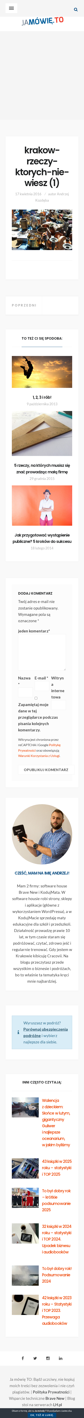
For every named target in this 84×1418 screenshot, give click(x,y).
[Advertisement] (42, 76)
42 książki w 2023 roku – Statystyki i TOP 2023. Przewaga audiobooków (56, 1310)
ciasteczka (66, 1410)
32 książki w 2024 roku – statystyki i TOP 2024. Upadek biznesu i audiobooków (56, 1239)
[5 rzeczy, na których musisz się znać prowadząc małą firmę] (42, 433)
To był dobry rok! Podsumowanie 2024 (57, 1275)
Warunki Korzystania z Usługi (39, 756)
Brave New (54, 1398)
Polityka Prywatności (51, 1392)
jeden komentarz (34, 631)
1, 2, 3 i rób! (42, 397)
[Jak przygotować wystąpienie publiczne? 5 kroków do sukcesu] (42, 505)
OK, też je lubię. (42, 1415)
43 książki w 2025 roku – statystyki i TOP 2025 (57, 1168)
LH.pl (57, 1404)
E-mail (41, 678)
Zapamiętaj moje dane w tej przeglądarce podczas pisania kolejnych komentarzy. (38, 717)
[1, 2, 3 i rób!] (42, 372)
